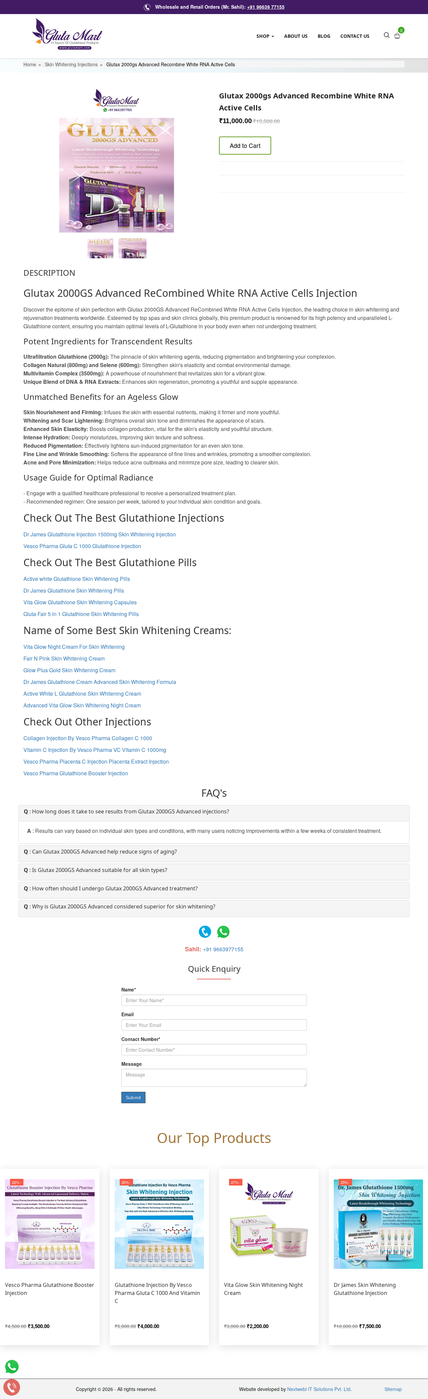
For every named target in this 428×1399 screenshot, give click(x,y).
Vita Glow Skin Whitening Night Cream (263, 1289)
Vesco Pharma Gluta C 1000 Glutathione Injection (82, 546)
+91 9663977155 (223, 949)
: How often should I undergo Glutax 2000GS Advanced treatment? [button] (111, 889)
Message (131, 1063)
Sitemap (393, 1389)
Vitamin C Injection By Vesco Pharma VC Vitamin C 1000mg (94, 750)
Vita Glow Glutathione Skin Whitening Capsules (80, 602)
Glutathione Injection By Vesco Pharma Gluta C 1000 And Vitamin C (157, 1293)
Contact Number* (140, 1039)
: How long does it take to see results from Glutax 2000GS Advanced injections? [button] (126, 812)
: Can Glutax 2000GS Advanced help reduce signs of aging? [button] (100, 852)
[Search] (387, 34)
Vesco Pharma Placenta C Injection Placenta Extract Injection (96, 761)
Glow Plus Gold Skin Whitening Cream (69, 670)
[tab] (214, 813)
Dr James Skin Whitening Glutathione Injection (365, 1289)
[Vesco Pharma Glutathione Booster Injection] (50, 1224)
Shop (263, 36)
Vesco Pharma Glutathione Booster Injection (75, 773)
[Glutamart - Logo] (67, 34)
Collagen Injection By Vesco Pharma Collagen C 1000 (87, 738)
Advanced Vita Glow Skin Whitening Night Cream (82, 705)
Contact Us (354, 36)
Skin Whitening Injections (71, 64)
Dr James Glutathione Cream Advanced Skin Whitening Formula (99, 682)
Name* (128, 989)
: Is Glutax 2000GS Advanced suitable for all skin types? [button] (95, 870)
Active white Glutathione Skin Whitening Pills (76, 579)
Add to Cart (245, 145)
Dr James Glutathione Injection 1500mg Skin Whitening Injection (99, 534)
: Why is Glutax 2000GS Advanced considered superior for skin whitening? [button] (119, 907)
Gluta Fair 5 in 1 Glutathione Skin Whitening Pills (81, 614)
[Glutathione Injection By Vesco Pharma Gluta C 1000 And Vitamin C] (159, 1224)
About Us (296, 36)
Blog (324, 36)
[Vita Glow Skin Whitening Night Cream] (269, 1224)
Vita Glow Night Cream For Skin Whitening (74, 646)
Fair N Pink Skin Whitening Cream (64, 658)
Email (127, 1014)
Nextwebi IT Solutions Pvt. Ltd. (319, 1389)
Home (29, 64)
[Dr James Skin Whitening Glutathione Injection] (378, 1224)
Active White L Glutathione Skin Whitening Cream (82, 693)
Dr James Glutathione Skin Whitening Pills (73, 590)
